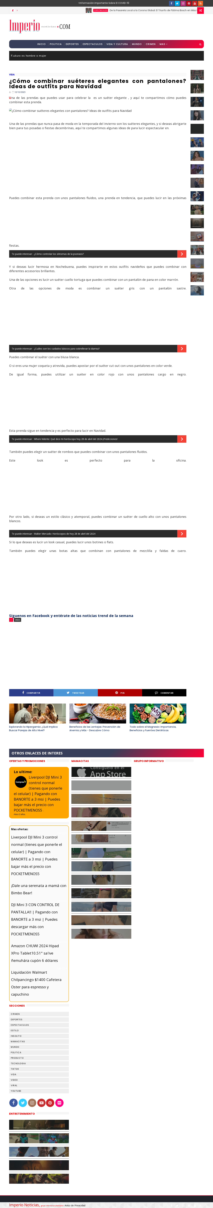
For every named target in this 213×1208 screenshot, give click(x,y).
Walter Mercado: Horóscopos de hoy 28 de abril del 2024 (64, 533)
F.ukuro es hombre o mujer (28, 55)
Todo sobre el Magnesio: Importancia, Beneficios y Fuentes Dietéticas (153, 728)
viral (14, 1085)
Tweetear (78, 693)
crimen (15, 1014)
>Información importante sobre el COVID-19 (90, 3)
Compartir (33, 693)
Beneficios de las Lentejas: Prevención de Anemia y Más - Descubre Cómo (94, 728)
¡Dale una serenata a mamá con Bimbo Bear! (38, 889)
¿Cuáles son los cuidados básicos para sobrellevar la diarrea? (67, 348)
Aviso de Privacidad (75, 1205)
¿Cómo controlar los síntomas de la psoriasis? (59, 253)
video (14, 1080)
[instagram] (183, 3)
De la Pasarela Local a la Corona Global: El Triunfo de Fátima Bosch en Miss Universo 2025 (140, 10)
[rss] (200, 3)
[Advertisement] (143, 26)
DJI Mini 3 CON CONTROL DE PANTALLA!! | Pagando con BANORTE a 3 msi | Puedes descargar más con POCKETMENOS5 (35, 919)
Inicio (41, 44)
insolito (16, 1036)
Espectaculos (93, 44)
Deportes (72, 44)
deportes (16, 1019)
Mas (162, 44)
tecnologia (18, 1063)
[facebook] (171, 3)
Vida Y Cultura (117, 44)
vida (12, 74)
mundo (15, 1047)
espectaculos (79, 10)
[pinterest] (188, 3)
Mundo (137, 44)
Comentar (167, 693)
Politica (56, 44)
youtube (16, 1090)
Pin (122, 693)
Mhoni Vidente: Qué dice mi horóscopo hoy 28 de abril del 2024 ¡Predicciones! (75, 439)
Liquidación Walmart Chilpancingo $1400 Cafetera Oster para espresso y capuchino (36, 983)
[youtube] (194, 3)
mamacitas (18, 1041)
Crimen (151, 44)
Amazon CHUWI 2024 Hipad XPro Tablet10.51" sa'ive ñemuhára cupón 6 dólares (35, 953)
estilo (15, 1030)
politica (16, 1052)
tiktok (15, 1069)
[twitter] (177, 3)
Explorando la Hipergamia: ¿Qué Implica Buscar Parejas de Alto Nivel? (33, 728)
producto (17, 1058)
